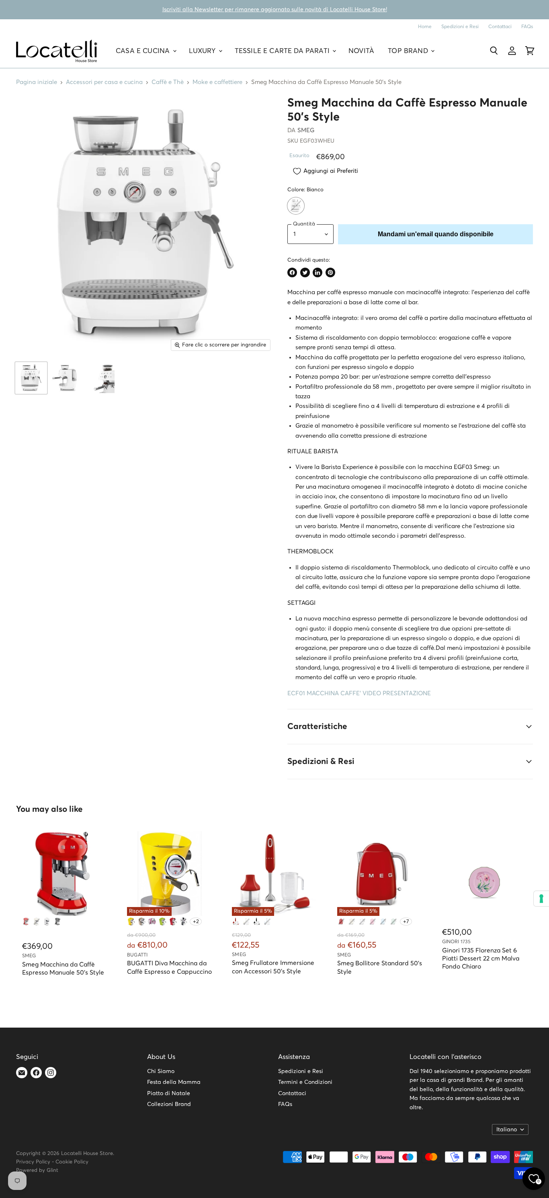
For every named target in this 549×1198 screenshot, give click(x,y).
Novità (361, 50)
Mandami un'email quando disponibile (436, 234)
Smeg (306, 130)
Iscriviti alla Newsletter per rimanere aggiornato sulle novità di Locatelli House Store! (274, 9)
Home (425, 26)
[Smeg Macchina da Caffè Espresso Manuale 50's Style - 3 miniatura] (99, 378)
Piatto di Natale (168, 1093)
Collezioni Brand (169, 1104)
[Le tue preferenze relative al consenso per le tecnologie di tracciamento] (541, 898)
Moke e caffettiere (217, 82)
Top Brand (409, 50)
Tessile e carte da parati (283, 50)
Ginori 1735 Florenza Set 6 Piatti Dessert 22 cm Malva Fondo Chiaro (480, 959)
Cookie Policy (71, 1162)
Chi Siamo (160, 1071)
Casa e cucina (144, 50)
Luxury (203, 50)
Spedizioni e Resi (460, 26)
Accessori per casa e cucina (104, 82)
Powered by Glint (37, 1170)
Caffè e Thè (168, 82)
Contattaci (500, 26)
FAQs (527, 26)
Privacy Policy (33, 1162)
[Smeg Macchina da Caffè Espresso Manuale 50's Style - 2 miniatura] (65, 378)
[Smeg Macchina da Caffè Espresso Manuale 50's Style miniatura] (31, 378)
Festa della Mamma (174, 1082)
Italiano (506, 1129)
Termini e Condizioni (305, 1082)
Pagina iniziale (36, 82)
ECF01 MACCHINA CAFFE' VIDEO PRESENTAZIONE (359, 693)
